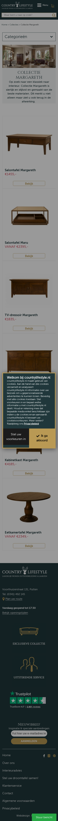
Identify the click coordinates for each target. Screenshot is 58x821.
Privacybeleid (31, 423)
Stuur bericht (44, 817)
